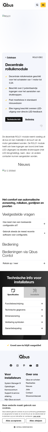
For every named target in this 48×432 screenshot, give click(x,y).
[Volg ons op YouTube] (30, 365)
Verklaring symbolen (14, 322)
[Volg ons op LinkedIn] (37, 365)
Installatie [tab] (35, 294)
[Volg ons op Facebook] (11, 365)
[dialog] (24, 416)
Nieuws (29, 386)
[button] (24, 427)
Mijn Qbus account (12, 399)
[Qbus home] (7, 5)
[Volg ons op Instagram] (17, 365)
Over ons (32, 374)
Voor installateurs (13, 376)
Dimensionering (12, 316)
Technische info (14, 119)
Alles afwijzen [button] (36, 421)
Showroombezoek (33, 396)
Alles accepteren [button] (13, 421)
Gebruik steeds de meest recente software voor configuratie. (18, 233)
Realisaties (30, 383)
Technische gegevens (15, 309)
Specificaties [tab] (13, 294)
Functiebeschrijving (14, 303)
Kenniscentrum (11, 390)
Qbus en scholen (33, 380)
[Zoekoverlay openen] (37, 5)
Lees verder (36, 416)
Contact (29, 393)
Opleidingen (10, 386)
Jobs (28, 389)
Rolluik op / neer (10, 263)
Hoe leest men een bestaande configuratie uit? (17, 224)
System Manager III (13, 383)
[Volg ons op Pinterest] (24, 365)
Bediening (29, 119)
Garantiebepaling (13, 328)
